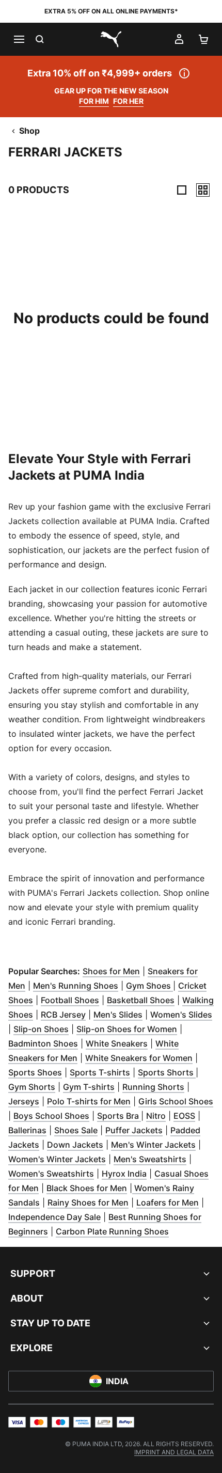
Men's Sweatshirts (150, 1159)
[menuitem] (174, 1452)
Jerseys (23, 1101)
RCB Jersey (63, 1014)
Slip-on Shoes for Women (126, 1029)
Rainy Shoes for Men (88, 1202)
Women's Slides (181, 1014)
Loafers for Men (167, 1202)
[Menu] (18, 39)
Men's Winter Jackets (153, 1144)
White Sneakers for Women (139, 1058)
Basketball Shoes (141, 1000)
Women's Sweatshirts (51, 1173)
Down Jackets (75, 1144)
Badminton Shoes (43, 1043)
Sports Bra (119, 1116)
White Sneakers (117, 1043)
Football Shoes (70, 1000)
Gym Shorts (31, 1087)
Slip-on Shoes (41, 1029)
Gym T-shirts (89, 1087)
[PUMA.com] (111, 39)
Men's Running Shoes (75, 985)
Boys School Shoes (51, 1116)
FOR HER (128, 101)
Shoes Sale (76, 1130)
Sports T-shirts (100, 1072)
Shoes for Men (111, 971)
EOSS (184, 1116)
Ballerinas (27, 1130)
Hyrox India (124, 1173)
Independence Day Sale (54, 1217)
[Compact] (181, 190)
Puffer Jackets (134, 1130)
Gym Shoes (149, 985)
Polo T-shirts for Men (89, 1101)
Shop (29, 130)
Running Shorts (153, 1087)
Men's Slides (117, 1014)
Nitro (156, 1116)
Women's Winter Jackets (57, 1159)
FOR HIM (94, 101)
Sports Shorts (167, 1072)
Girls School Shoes (175, 1101)
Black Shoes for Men (86, 1188)
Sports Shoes (35, 1072)
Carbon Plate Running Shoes (112, 1231)
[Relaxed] (203, 190)
